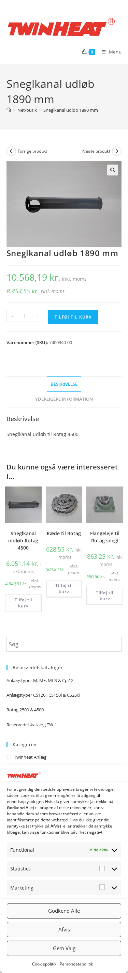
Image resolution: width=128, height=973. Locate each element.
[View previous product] (11, 151)
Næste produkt (96, 151)
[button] (112, 170)
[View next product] (117, 151)
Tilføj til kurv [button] (23, 603)
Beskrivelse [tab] (64, 384)
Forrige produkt (32, 151)
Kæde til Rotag (64, 533)
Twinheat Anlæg (30, 757)
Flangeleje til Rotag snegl (104, 537)
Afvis (64, 929)
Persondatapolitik (76, 964)
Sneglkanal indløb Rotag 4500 (23, 540)
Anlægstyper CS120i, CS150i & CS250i (43, 695)
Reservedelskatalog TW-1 (31, 725)
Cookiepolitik (44, 964)
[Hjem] (8, 110)
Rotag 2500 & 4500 (25, 710)
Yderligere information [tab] (64, 399)
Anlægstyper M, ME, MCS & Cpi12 (39, 680)
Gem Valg (64, 948)
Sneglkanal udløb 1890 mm (70, 110)
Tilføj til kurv (73, 317)
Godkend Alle (64, 910)
